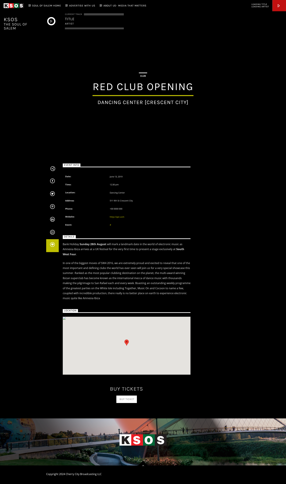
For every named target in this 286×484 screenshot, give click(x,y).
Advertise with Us (82, 5)
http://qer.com (117, 216)
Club (143, 75)
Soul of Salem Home (46, 5)
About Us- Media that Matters (124, 5)
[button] (126, 343)
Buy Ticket (126, 399)
